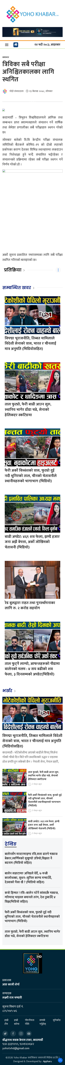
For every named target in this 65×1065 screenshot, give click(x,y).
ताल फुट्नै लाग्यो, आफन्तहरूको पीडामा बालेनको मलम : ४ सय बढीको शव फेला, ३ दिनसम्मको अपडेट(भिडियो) (32, 669)
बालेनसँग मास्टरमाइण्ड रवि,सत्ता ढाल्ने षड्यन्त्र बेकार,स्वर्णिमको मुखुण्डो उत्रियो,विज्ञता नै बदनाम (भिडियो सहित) (31, 858)
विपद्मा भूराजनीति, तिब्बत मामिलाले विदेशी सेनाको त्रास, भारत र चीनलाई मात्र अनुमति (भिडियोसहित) (30, 343)
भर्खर (7, 691)
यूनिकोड (57, 1020)
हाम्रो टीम (6, 1022)
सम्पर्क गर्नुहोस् (42, 1022)
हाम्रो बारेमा (16, 1022)
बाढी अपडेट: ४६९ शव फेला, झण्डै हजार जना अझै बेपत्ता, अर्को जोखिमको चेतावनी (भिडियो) (32, 542)
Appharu (47, 1061)
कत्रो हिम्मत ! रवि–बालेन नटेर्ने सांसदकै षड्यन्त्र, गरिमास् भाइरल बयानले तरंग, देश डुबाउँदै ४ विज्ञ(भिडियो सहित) (32, 897)
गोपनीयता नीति (29, 1022)
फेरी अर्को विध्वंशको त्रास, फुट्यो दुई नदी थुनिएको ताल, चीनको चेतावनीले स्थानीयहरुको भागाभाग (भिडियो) (31, 475)
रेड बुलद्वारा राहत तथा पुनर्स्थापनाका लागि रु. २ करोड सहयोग (30, 605)
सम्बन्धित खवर (16, 288)
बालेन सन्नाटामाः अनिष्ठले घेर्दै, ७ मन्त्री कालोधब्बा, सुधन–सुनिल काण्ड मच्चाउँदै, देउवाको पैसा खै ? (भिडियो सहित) (28, 878)
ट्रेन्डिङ (11, 844)
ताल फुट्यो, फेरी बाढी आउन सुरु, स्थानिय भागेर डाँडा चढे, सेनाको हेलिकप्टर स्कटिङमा (28, 409)
